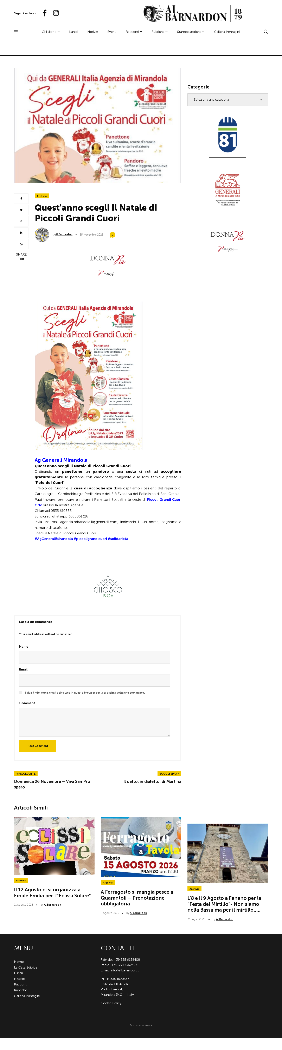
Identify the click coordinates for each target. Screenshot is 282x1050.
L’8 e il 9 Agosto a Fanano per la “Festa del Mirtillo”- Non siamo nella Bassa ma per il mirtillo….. (224, 904)
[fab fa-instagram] (54, 13)
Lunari (73, 32)
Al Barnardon (63, 234)
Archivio (42, 196)
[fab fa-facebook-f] (43, 13)
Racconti (132, 32)
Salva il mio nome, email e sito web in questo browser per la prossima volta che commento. (85, 692)
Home (19, 962)
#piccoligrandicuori (90, 539)
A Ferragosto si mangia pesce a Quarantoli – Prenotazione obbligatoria (137, 898)
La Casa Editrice (25, 967)
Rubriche (158, 32)
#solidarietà (118, 539)
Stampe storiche (189, 32)
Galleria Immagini (227, 32)
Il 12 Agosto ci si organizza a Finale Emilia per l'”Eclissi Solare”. (53, 893)
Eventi (111, 32)
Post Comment (37, 746)
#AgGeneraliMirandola (54, 539)
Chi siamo (49, 32)
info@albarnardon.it (125, 970)
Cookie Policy (111, 1003)
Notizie (92, 32)
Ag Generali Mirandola (61, 460)
